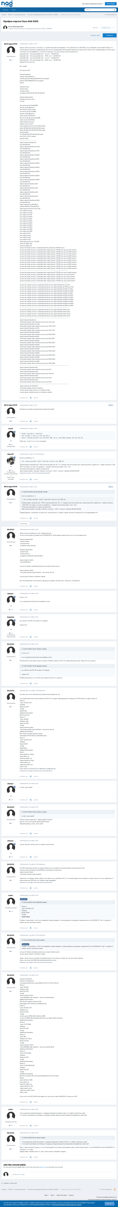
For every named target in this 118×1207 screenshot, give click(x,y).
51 (11, 545)
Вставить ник (24, 397)
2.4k (11, 609)
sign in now (43, 1167)
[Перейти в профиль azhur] (11, 902)
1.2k (11, 470)
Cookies (71, 1195)
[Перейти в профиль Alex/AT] (11, 461)
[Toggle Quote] (22, 492)
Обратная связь (62, 1195)
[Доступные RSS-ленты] (115, 1189)
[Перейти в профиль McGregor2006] (5, 28)
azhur (10, 895)
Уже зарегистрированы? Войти (92, 4)
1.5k (11, 633)
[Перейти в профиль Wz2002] (11, 536)
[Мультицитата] (30, 397)
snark (10, 429)
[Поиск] (115, 9)
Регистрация (111, 3)
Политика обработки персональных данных (102, 1199)
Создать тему (95, 35)
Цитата (36, 397)
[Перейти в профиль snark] (11, 435)
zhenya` (10, 594)
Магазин (5, 10)
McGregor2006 (18, 26)
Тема (52, 1195)
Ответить (109, 35)
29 (12, 60)
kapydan (10, 617)
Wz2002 (10, 529)
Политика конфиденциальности (106, 1197)
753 (11, 911)
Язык (46, 1195)
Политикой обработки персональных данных (66, 1204)
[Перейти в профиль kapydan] (11, 623)
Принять (109, 1204)
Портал (13, 10)
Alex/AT (10, 454)
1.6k (11, 444)
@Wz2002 (24, 899)
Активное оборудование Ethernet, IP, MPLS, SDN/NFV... (35, 28)
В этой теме (107, 9)
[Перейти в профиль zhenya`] (11, 600)
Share (96, 27)
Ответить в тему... (19, 1174)
